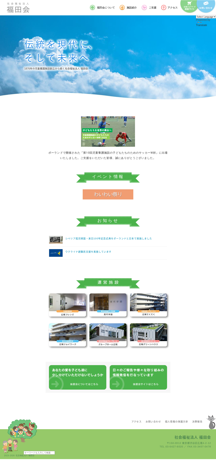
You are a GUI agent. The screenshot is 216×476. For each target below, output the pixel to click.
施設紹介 (132, 7)
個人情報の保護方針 (176, 421)
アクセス (173, 7)
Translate (201, 25)
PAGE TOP (207, 458)
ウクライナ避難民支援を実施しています (88, 251)
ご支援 (152, 7)
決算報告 (197, 421)
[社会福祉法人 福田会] (18, 7)
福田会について (106, 7)
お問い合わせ (153, 421)
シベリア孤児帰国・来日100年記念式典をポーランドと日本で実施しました (108, 238)
